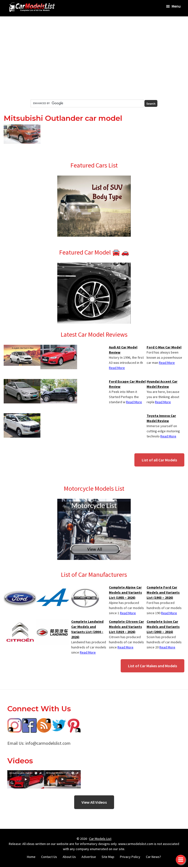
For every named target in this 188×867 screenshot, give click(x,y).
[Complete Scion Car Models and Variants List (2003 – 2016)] (85, 587)
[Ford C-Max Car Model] (22, 347)
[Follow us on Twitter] (58, 721)
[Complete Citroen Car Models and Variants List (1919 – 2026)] (20, 622)
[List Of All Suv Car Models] (94, 178)
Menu (176, 6)
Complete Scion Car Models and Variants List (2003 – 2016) (163, 626)
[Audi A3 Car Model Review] (58, 347)
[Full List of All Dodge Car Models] (25, 774)
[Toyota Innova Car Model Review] (22, 416)
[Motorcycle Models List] (94, 501)
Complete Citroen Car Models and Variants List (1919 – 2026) (126, 626)
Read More (167, 362)
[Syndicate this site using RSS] (44, 721)
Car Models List (100, 838)
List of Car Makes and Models (152, 665)
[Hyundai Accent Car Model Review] (22, 381)
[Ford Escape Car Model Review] (58, 381)
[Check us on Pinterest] (73, 721)
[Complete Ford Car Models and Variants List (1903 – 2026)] (20, 587)
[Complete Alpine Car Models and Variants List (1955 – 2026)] (52, 587)
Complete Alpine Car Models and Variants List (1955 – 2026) (125, 592)
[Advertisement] (94, 58)
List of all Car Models (159, 459)
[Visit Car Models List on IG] (14, 721)
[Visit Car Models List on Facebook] (29, 721)
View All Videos (94, 802)
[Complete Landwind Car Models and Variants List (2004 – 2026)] (52, 622)
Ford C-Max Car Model (164, 347)
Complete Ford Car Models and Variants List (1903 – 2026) (163, 592)
